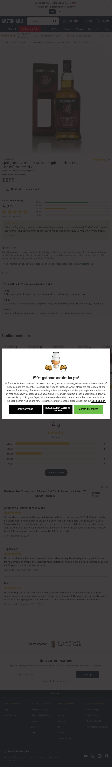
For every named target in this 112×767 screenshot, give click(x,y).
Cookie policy (98, 401)
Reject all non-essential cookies (58, 409)
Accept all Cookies (88, 409)
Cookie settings (25, 409)
